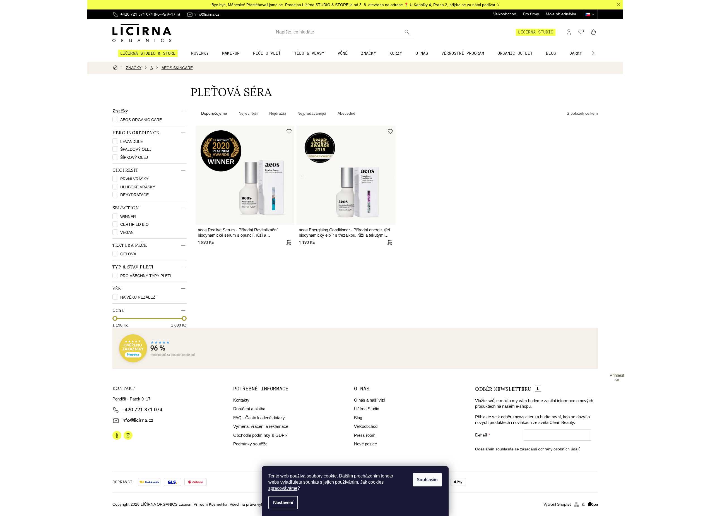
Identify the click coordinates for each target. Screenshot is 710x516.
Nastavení (283, 503)
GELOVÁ (128, 254)
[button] (593, 53)
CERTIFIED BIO (134, 224)
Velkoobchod (504, 14)
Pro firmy (531, 14)
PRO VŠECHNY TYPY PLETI (145, 275)
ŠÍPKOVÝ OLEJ (134, 157)
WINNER (128, 216)
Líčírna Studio (366, 408)
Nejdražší (277, 113)
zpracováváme (282, 488)
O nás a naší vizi (369, 400)
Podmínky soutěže (250, 443)
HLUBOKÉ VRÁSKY (137, 187)
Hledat (407, 32)
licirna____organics (128, 435)
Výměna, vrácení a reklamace (260, 426)
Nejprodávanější (311, 113)
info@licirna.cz (137, 420)
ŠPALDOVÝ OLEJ (135, 149)
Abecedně (346, 113)
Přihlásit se (617, 377)
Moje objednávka (561, 14)
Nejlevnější (248, 113)
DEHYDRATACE (134, 195)
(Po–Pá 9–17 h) (150, 14)
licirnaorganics (116, 435)
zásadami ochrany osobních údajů (550, 449)
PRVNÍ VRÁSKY (134, 179)
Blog (358, 417)
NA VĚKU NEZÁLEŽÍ (138, 297)
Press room (365, 435)
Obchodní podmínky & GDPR (260, 435)
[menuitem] (147, 53)
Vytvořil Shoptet (557, 504)
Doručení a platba (249, 408)
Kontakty (241, 400)
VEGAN (127, 232)
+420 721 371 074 (141, 409)
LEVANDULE (131, 141)
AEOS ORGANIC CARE (141, 119)
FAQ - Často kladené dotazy (259, 417)
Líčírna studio (535, 32)
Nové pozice (365, 443)
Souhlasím (427, 480)
